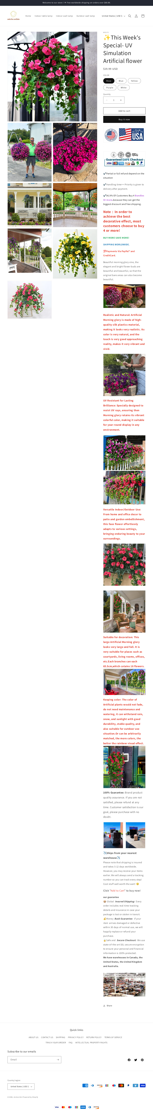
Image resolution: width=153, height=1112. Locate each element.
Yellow (134, 80)
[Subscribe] (58, 1059)
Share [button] (109, 1005)
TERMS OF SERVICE (113, 1037)
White (124, 87)
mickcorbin (18, 1097)
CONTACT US (47, 1037)
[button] (129, 16)
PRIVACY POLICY (76, 1037)
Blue (121, 80)
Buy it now (124, 119)
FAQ (70, 1042)
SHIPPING (60, 1037)
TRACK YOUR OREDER (56, 1042)
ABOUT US (33, 1037)
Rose (108, 80)
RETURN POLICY (94, 1037)
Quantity (107, 94)
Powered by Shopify (30, 1097)
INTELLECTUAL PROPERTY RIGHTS (91, 1042)
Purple (109, 87)
